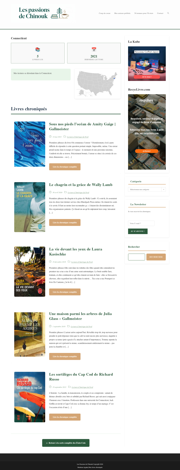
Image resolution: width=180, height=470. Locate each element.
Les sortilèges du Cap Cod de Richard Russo (81, 376)
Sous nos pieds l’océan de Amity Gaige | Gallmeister (82, 126)
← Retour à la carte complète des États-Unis (66, 442)
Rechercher (134, 246)
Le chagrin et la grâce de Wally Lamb (81, 184)
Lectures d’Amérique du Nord (77, 136)
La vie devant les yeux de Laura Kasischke (75, 251)
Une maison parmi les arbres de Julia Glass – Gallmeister (80, 316)
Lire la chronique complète (65, 166)
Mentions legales (82, 467)
